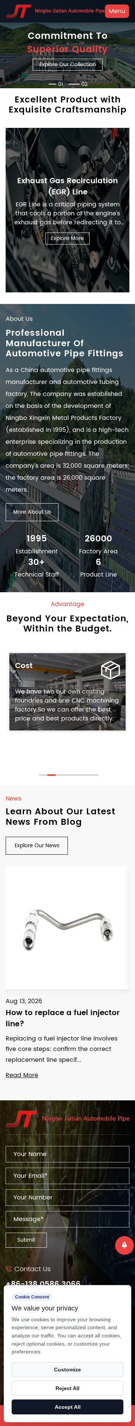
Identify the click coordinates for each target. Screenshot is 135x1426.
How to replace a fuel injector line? (63, 1019)
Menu (117, 11)
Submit (26, 1240)
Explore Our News (37, 845)
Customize (67, 1370)
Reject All (68, 1388)
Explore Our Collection (67, 64)
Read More (22, 1075)
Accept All (68, 1407)
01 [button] (60, 84)
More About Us (32, 512)
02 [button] (84, 84)
